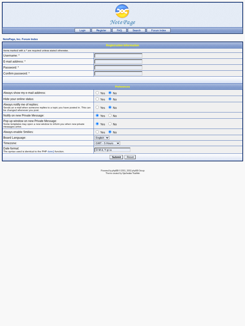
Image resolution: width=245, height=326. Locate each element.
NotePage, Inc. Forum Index (20, 39)
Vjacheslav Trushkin (131, 173)
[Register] (101, 31)
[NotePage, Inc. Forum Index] (158, 31)
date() (51, 151)
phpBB (115, 170)
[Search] (137, 31)
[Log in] (82, 31)
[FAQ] (119, 31)
